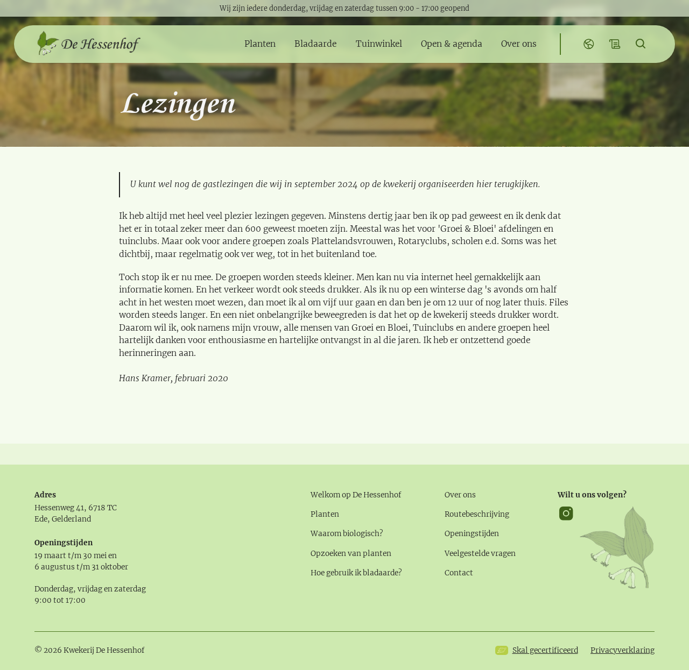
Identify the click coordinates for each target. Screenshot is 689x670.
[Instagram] (566, 547)
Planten (325, 514)
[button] (260, 44)
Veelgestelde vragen (480, 553)
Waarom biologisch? (347, 533)
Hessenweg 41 (59, 507)
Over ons (460, 495)
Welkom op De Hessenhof (356, 495)
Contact (459, 573)
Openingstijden (472, 533)
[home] (88, 44)
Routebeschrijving (477, 514)
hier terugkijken (507, 184)
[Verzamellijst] (615, 44)
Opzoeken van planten (351, 553)
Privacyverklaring (622, 650)
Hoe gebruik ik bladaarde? (356, 573)
